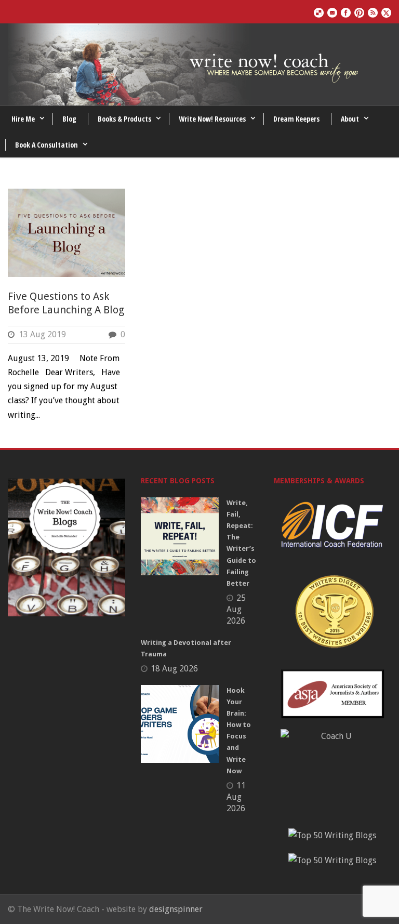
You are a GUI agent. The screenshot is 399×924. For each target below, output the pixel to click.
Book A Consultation (46, 145)
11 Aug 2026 (236, 797)
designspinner (176, 909)
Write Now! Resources (212, 119)
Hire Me (23, 119)
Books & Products (124, 119)
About (350, 119)
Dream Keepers (296, 119)
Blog (69, 119)
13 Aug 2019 (42, 334)
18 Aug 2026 (174, 669)
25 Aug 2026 (236, 609)
